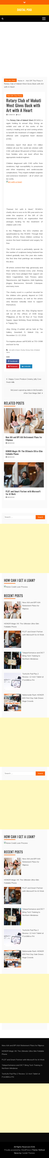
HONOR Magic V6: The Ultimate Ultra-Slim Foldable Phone (24, 452)
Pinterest (13, 366)
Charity (22, 350)
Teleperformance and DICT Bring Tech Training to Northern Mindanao (22, 1066)
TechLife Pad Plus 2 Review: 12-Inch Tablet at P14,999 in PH (21, 1075)
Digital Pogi (24, 10)
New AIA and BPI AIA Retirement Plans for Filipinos (24, 438)
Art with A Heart (14, 350)
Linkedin (27, 366)
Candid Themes (28, 1153)
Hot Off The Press (14, 95)
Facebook (13, 361)
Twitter (26, 361)
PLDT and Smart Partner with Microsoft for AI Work (23, 493)
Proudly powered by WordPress (17, 1150)
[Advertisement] (24, 47)
